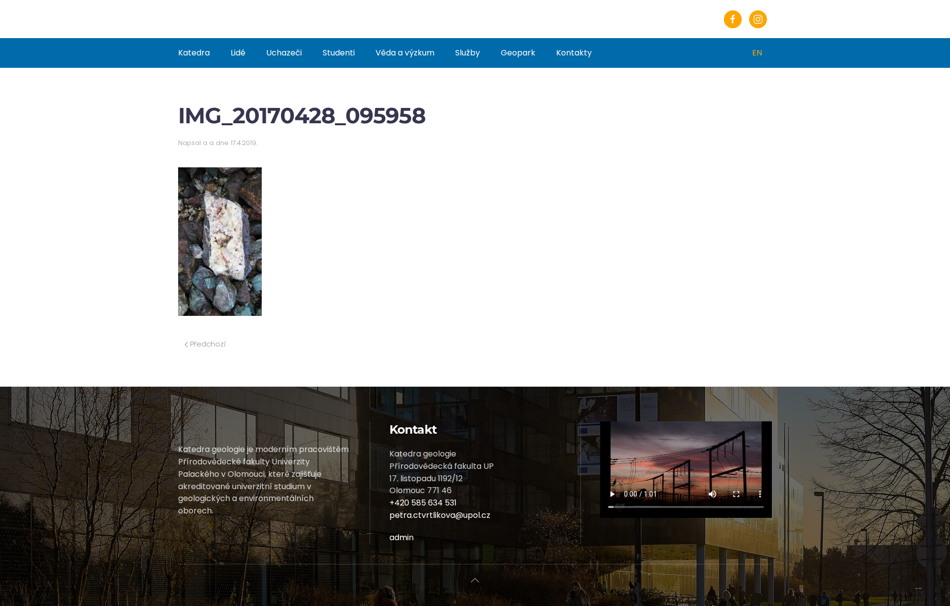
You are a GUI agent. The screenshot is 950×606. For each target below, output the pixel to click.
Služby (467, 52)
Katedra (194, 52)
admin (401, 537)
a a (208, 143)
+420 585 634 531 (423, 502)
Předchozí (207, 344)
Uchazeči (284, 52)
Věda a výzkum (405, 52)
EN (757, 52)
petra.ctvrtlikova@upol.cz (439, 515)
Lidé (238, 52)
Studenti (339, 52)
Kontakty (574, 52)
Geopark (518, 52)
